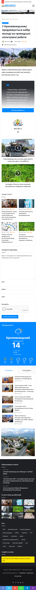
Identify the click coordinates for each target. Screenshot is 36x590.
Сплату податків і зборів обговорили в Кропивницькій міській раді (24, 399)
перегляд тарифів (17, 543)
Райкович (5, 536)
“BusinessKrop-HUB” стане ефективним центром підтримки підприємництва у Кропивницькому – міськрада (24, 388)
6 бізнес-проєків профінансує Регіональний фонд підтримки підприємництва (8, 238)
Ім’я (3, 282)
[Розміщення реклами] (18, 12)
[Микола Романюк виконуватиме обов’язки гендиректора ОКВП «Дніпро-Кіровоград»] (7, 418)
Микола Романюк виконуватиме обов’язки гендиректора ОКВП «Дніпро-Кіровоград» (24, 418)
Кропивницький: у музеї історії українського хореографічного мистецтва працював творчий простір (9, 215)
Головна (6, 19)
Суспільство (14, 19)
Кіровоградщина (7, 533)
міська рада (6, 543)
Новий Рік (24, 533)
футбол (20, 546)
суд (26, 543)
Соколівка (14, 536)
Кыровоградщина (25, 529)
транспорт (12, 546)
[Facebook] (15, 582)
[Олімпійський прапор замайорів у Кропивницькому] (26, 203)
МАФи (17, 533)
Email (4, 289)
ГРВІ (4, 529)
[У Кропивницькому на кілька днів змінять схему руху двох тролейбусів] (7, 516)
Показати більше (17, 110)
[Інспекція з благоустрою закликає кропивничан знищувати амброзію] (26, 226)
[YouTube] (20, 582)
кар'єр (23, 539)
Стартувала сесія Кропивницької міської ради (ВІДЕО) (24, 408)
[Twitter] (18, 582)
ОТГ (31, 533)
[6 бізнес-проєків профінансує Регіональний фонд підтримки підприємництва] (9, 226)
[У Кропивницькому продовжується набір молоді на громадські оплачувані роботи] (29, 509)
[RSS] (13, 582)
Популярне (9, 370)
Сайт (3, 297)
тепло (4, 546)
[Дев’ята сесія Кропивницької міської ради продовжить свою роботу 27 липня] (7, 509)
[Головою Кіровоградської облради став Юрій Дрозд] (7, 379)
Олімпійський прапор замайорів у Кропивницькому (26, 213)
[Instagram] (23, 582)
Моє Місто (8, 41)
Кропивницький (12, 529)
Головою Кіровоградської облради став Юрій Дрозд (23, 377)
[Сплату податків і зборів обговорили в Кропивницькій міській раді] (7, 399)
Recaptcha (5, 304)
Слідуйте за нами (8, 552)
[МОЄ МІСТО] (9, 6)
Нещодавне (27, 370)
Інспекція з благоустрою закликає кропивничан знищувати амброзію (26, 237)
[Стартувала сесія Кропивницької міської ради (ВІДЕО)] (7, 409)
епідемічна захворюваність (11, 539)
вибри (21, 536)
